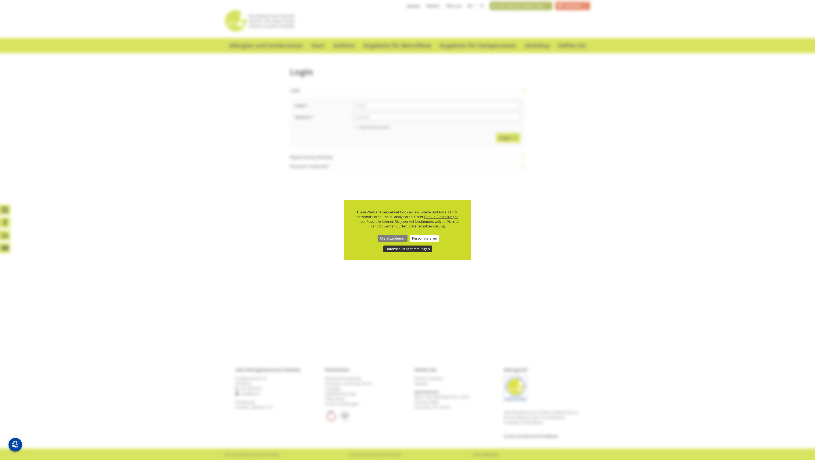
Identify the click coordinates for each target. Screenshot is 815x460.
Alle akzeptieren (392, 238)
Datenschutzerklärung (427, 226)
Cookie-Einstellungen (441, 216)
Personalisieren (424, 238)
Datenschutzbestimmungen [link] (407, 249)
